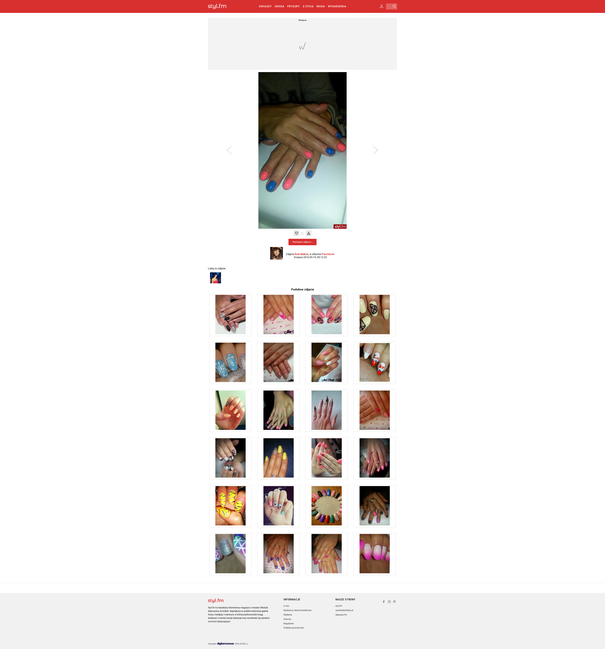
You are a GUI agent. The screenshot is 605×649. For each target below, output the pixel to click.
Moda (321, 6)
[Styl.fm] (220, 6)
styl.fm (338, 606)
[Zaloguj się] (381, 6)
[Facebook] (383, 602)
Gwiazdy (265, 6)
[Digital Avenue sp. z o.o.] (225, 643)
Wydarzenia (337, 6)
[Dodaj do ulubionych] (296, 233)
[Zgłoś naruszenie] (308, 233)
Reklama (287, 614)
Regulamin (288, 623)
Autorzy (287, 619)
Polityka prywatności (293, 627)
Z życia (308, 6)
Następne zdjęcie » (302, 242)
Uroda (279, 6)
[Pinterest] (394, 602)
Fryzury (293, 6)
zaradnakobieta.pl (344, 610)
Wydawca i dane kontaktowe (297, 610)
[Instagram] (389, 602)
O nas (286, 606)
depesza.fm (341, 614)
